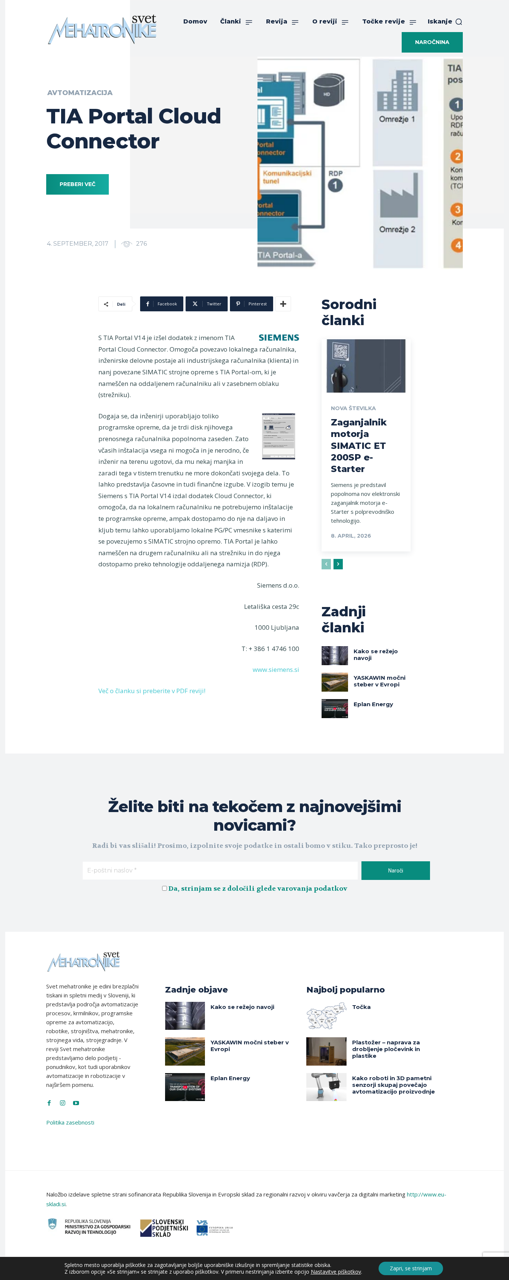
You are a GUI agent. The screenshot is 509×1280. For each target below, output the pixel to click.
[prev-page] (326, 564)
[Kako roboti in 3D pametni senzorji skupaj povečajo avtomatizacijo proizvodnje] (326, 1087)
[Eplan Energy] (335, 708)
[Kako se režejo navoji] (335, 655)
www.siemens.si (276, 669)
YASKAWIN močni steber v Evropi (379, 681)
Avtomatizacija (80, 92)
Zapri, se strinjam (411, 1268)
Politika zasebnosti (70, 1122)
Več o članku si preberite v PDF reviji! (151, 690)
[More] (283, 303)
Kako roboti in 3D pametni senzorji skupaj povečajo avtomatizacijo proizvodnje (393, 1085)
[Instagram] (63, 1103)
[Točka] (326, 1016)
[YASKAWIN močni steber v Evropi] (335, 682)
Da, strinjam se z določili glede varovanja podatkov (257, 888)
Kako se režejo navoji (376, 654)
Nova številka (353, 408)
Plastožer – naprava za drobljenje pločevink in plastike (386, 1049)
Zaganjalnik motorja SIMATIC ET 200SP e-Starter (359, 445)
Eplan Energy (373, 704)
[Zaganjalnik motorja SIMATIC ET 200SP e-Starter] (366, 366)
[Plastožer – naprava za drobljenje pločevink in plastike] (326, 1051)
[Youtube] (76, 1103)
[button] (445, 22)
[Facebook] (49, 1103)
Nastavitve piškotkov (336, 1271)
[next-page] (338, 564)
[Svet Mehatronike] (102, 29)
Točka (361, 1006)
